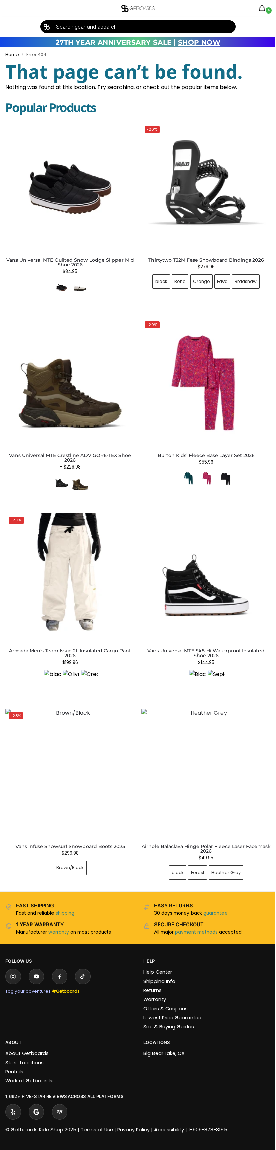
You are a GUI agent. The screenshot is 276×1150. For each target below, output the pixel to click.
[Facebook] (59, 966)
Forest (193, 862)
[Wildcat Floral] (203, 473)
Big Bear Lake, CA (161, 1043)
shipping (65, 903)
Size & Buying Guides (166, 1016)
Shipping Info (157, 971)
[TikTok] (83, 966)
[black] (51, 670)
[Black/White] (193, 670)
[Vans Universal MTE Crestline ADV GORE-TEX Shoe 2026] (68, 379)
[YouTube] (36, 966)
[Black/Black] (60, 478)
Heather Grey (222, 862)
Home (12, 54)
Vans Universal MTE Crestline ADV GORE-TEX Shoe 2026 (69, 452)
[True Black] (221, 473)
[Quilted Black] (61, 287)
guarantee (213, 903)
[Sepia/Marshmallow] (212, 670)
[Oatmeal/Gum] (80, 287)
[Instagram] (13, 966)
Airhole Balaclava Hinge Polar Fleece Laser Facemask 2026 (202, 838)
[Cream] (88, 670)
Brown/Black (68, 857)
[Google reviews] (36, 1101)
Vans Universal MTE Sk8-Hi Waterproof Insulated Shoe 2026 (202, 645)
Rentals (14, 1061)
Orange (197, 278)
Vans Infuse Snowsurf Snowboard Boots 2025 (69, 836)
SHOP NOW (199, 42)
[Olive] (69, 670)
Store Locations (24, 1052)
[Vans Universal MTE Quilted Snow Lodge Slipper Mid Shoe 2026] (70, 187)
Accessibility (169, 1119)
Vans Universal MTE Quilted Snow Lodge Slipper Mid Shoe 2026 (70, 262)
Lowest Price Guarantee (170, 1007)
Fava (218, 278)
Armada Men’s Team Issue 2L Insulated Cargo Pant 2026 (69, 645)
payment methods (194, 922)
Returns (150, 980)
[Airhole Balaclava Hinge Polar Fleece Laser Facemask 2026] (202, 764)
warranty (58, 922)
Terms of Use (97, 1119)
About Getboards (27, 1043)
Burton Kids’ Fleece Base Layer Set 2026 (202, 450)
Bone (176, 278)
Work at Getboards (29, 1070)
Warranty (152, 989)
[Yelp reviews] (13, 1101)
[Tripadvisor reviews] (59, 1101)
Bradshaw (242, 278)
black (157, 278)
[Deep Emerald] (184, 473)
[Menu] (15, 8)
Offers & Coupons (163, 998)
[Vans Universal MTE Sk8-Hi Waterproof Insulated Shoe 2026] (202, 572)
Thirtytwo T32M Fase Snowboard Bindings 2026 (202, 257)
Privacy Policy (133, 1119)
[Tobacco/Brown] (78, 478)
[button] (263, 9)
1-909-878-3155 (207, 1119)
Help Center (155, 962)
